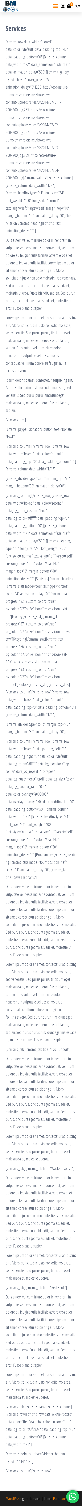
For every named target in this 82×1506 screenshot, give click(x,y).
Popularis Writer (64, 1498)
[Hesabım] (63, 6)
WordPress (13, 1498)
